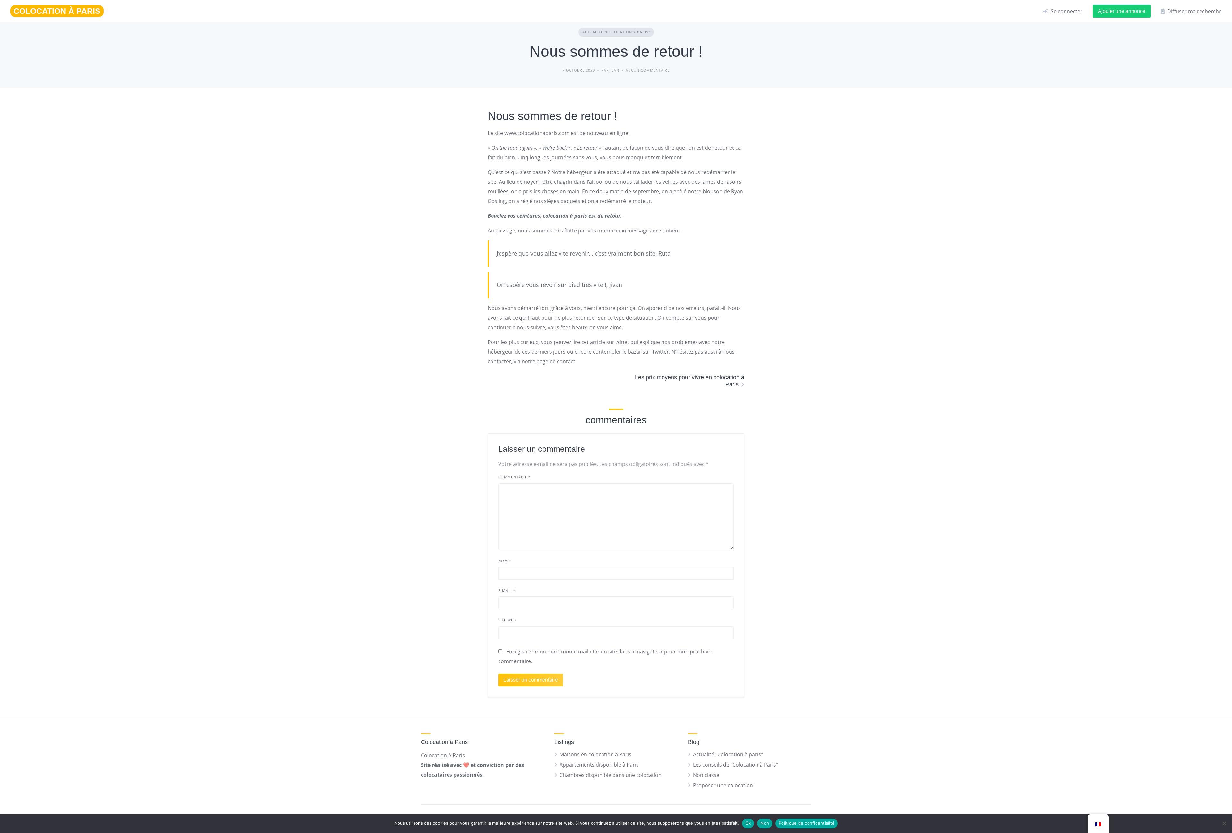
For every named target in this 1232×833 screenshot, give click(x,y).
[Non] (1224, 823)
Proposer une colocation (723, 785)
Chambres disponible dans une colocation (611, 774)
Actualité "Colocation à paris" (616, 31)
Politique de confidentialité (806, 823)
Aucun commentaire (648, 70)
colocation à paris (565, 215)
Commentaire (514, 477)
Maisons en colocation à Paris (595, 754)
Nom (504, 560)
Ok (748, 823)
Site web (507, 620)
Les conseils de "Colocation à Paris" (735, 764)
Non (764, 823)
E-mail (506, 590)
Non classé (706, 774)
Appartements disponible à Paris (599, 764)
